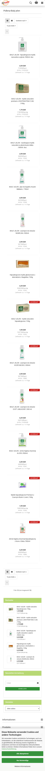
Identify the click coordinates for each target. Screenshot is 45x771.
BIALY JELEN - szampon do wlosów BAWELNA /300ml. (22, 232)
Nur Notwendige (22, 760)
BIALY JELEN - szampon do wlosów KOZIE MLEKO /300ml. (22, 364)
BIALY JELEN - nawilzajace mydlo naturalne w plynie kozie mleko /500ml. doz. (22, 145)
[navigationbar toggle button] (42, 3)
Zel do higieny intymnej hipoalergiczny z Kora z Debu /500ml (22, 540)
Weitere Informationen (22, 766)
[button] (7, 21)
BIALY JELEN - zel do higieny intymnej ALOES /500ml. (22, 452)
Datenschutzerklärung (9, 749)
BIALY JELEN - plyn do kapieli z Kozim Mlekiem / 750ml (22, 188)
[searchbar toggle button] (30, 3)
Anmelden (22, 689)
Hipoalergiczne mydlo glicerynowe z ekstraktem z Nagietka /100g (22, 276)
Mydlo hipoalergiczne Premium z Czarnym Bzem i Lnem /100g (22, 496)
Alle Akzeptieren (22, 754)
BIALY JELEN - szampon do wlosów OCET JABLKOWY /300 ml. (22, 408)
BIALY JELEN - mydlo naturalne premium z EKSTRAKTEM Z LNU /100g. (22, 101)
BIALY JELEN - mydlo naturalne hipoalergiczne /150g (22, 320)
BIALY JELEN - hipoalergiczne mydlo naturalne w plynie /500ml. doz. (22, 56)
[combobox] (21, 21)
